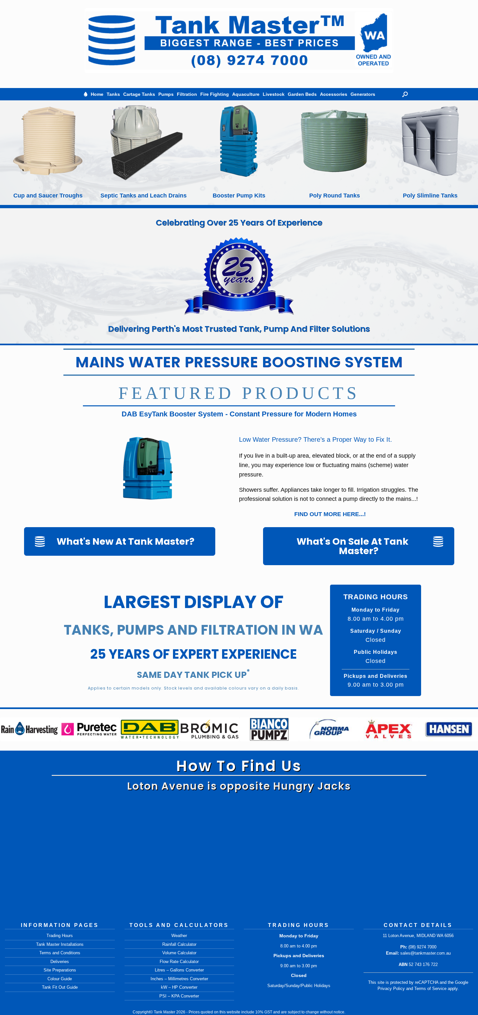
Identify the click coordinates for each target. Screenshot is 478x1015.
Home (97, 94)
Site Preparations (60, 970)
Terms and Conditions (59, 952)
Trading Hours (59, 935)
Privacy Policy (391, 988)
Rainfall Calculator (179, 944)
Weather (179, 935)
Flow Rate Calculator (179, 961)
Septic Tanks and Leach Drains (48, 195)
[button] (405, 94)
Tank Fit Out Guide (60, 987)
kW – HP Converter (179, 987)
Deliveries (59, 961)
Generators (363, 94)
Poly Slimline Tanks (334, 195)
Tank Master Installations (60, 944)
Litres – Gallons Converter (179, 970)
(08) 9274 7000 (422, 947)
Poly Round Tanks (239, 195)
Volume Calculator (179, 952)
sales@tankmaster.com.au (425, 953)
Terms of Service (430, 988)
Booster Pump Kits (143, 195)
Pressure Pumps (430, 195)
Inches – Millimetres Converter (179, 978)
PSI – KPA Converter (179, 996)
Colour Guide (59, 978)
